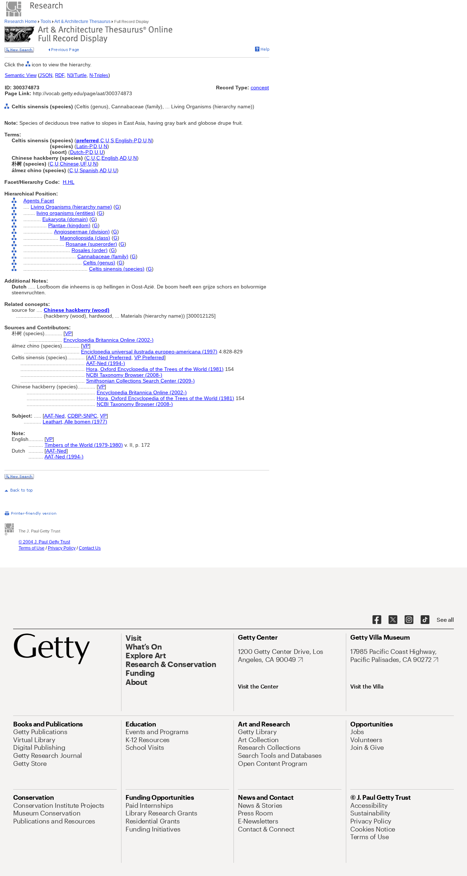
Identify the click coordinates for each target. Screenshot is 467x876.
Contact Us (90, 548)
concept (260, 87)
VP (68, 333)
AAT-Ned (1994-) (105, 363)
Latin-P (84, 146)
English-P (125, 140)
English (109, 158)
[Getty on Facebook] (377, 620)
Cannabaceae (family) (102, 256)
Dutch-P (79, 152)
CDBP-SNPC (82, 416)
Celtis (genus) (99, 262)
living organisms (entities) (65, 213)
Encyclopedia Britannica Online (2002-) (108, 340)
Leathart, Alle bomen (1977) (75, 422)
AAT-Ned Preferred (109, 357)
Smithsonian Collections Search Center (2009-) (140, 381)
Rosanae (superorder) (91, 244)
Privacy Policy (62, 548)
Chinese (69, 164)
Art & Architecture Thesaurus (83, 21)
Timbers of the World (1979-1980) (84, 445)
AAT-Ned (54, 416)
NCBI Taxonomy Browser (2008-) (124, 375)
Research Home (21, 21)
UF (83, 164)
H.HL (68, 182)
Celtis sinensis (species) (116, 269)
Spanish (89, 170)
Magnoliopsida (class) (85, 238)
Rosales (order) (90, 250)
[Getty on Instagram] (409, 620)
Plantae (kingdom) (69, 225)
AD (123, 158)
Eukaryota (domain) (65, 219)
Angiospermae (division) (82, 231)
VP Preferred (149, 357)
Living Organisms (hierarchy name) (71, 207)
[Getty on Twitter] (393, 620)
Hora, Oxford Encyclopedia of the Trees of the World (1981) (155, 369)
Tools (45, 21)
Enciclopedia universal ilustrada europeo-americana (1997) (149, 351)
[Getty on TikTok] (425, 620)
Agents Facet (38, 201)
